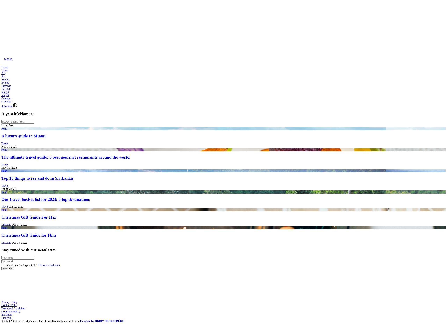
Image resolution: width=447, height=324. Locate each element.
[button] (6, 58)
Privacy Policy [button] (9, 302)
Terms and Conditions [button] (13, 308)
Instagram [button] (6, 314)
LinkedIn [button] (6, 317)
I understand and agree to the (32, 265)
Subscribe (7, 106)
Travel (4, 143)
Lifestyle (6, 224)
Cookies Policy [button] (9, 305)
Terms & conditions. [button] (49, 265)
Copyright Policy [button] (10, 311)
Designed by (102, 320)
